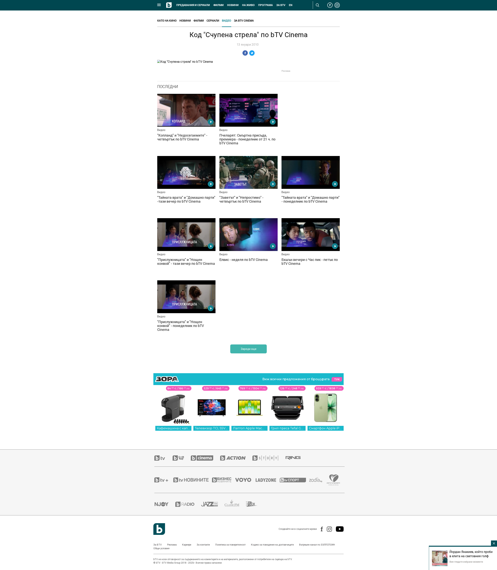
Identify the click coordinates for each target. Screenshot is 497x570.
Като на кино (167, 20)
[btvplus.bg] (163, 479)
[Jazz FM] (213, 504)
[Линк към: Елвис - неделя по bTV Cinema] (248, 247)
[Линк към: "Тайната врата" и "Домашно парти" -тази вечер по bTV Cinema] (186, 185)
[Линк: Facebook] (320, 529)
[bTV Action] (236, 458)
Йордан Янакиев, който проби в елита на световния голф (471, 554)
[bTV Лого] (159, 529)
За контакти (203, 544)
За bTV (280, 5)
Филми (218, 5)
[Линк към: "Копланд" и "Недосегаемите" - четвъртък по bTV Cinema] (186, 123)
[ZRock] (255, 504)
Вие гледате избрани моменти (466, 561)
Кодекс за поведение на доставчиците (272, 544)
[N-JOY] (164, 504)
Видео (226, 20)
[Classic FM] (235, 504)
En (290, 5)
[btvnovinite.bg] (192, 480)
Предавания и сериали (193, 5)
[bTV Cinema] (205, 458)
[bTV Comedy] (182, 458)
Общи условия (161, 548)
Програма (265, 5)
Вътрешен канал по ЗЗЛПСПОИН (317, 544)
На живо (248, 5)
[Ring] (296, 458)
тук (337, 379)
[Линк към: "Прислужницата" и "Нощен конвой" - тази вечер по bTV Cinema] (186, 247)
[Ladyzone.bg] (268, 480)
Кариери (186, 544)
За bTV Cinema (244, 20)
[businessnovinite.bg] (223, 480)
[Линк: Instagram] (327, 529)
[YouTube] (338, 529)
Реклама (172, 544)
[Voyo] (245, 480)
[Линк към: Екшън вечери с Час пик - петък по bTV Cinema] (311, 247)
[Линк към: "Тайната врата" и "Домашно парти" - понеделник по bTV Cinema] (311, 185)
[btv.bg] (163, 458)
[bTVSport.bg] (294, 480)
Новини (233, 5)
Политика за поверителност (230, 544)
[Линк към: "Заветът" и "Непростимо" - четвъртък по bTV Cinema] (248, 185)
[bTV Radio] (188, 504)
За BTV (157, 544)
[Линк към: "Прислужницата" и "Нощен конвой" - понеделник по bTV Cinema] (186, 309)
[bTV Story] (268, 458)
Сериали (213, 20)
